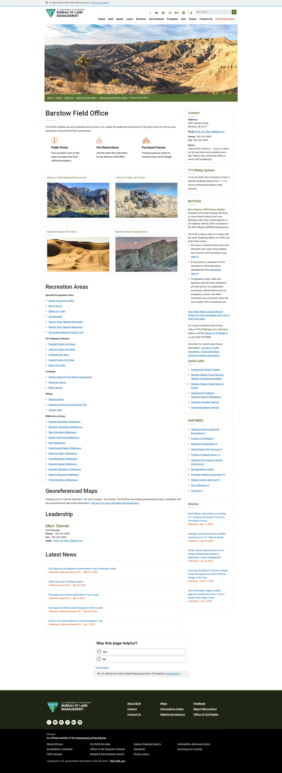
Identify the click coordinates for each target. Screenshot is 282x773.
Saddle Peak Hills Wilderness (63, 437)
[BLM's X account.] (149, 10)
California (68, 98)
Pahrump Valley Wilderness (62, 453)
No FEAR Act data (100, 743)
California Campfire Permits (205, 402)
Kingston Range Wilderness (62, 464)
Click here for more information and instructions (114, 503)
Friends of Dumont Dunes (204, 454)
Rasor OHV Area (56, 365)
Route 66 (195, 490)
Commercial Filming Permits (205, 369)
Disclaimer (139, 748)
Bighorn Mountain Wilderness (63, 474)
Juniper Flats (55, 410)
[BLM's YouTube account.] (156, 12)
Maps (163, 703)
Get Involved (156, 18)
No (104, 659)
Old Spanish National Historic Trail (65, 332)
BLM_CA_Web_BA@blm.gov (68, 540)
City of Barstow (199, 485)
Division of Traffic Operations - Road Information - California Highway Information (204, 351)
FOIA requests (54, 753)
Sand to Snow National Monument (65, 321)
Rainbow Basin (56, 399)
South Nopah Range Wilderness (64, 448)
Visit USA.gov (117, 760)
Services (141, 18)
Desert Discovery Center (61, 300)
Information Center (172, 709)
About (119, 18)
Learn (129, 18)
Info (183, 18)
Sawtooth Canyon (57, 382)
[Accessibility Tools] (191, 13)
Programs (172, 18)
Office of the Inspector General (107, 748)
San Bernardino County (202, 469)
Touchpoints (171, 673)
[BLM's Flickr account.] (176, 10)
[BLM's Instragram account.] (170, 12)
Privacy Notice (102, 667)
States (193, 18)
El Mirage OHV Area (58, 354)
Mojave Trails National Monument (66, 177)
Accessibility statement (60, 748)
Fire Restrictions (225, 18)
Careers (132, 709)
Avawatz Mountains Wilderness (64, 469)
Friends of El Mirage (214, 333)
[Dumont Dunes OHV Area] (78, 254)
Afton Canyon (55, 306)
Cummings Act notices (189, 748)
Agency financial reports (147, 743)
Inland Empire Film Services (205, 449)
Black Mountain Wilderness (62, 432)
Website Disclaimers (172, 714)
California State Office (86, 98)
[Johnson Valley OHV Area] (146, 200)
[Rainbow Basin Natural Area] (146, 254)
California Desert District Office (113, 98)
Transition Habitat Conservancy (207, 474)
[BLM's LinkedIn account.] (183, 12)
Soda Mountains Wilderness (62, 458)
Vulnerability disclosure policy (193, 743)
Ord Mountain (55, 316)
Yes (105, 652)
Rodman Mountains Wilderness (64, 421)
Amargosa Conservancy (203, 444)
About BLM (134, 703)
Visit (110, 18)
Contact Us (206, 18)
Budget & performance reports (107, 753)
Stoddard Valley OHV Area (61, 344)
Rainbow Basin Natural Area (131, 231)
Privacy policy (141, 753)
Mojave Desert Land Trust (204, 480)
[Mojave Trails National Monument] (78, 200)
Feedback (199, 703)
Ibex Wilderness (56, 443)
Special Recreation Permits (205, 407)
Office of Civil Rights (205, 714)
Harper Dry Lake (56, 311)
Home (101, 18)
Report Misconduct (205, 709)
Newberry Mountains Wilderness (65, 427)
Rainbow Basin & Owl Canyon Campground (70, 377)
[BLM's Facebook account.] (163, 12)
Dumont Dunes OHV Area (61, 231)
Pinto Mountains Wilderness (63, 480)
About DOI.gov (55, 743)
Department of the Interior (91, 737)
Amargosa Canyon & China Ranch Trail (67, 404)
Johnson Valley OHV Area (130, 177)
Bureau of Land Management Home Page (69, 13)
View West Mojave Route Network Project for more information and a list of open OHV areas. (209, 315)
